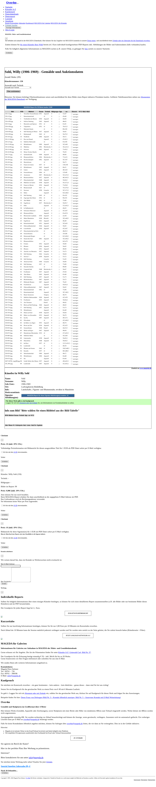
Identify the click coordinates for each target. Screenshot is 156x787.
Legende (8, 19)
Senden (4, 583)
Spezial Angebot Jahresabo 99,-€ (15, 766)
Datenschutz (151, 780)
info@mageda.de (13, 676)
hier (86, 49)
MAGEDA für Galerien (42, 23)
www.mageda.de (145, 368)
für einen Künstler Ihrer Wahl (31, 45)
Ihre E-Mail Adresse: (8, 564)
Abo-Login (9, 30)
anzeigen (75, 114)
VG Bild (28, 778)
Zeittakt (49, 762)
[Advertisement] (78, 61)
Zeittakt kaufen (11, 25)
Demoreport (10, 16)
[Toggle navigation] (18, 3)
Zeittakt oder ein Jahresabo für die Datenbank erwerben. (131, 41)
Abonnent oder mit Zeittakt (28, 403)
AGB (15, 452)
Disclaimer (144, 780)
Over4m (11, 2)
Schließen (9, 53)
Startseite (8, 7)
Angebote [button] (9, 21)
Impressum (137, 780)
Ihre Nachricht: (6, 581)
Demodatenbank (12, 14)
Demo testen (91, 41)
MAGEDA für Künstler (59, 23)
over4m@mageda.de (31, 719)
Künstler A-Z (10, 9)
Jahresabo (22, 23)
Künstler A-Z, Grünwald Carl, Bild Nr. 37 (74, 652)
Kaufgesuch (10, 12)
